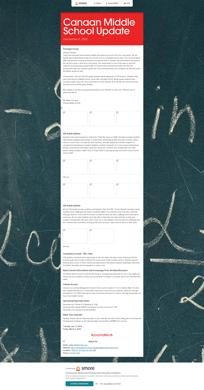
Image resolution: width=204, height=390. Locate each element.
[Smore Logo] (81, 3)
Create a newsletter (79, 384)
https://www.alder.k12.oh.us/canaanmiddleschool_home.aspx (94, 348)
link (127, 293)
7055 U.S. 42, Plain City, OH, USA (83, 350)
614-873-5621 (74, 353)
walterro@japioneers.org (77, 345)
